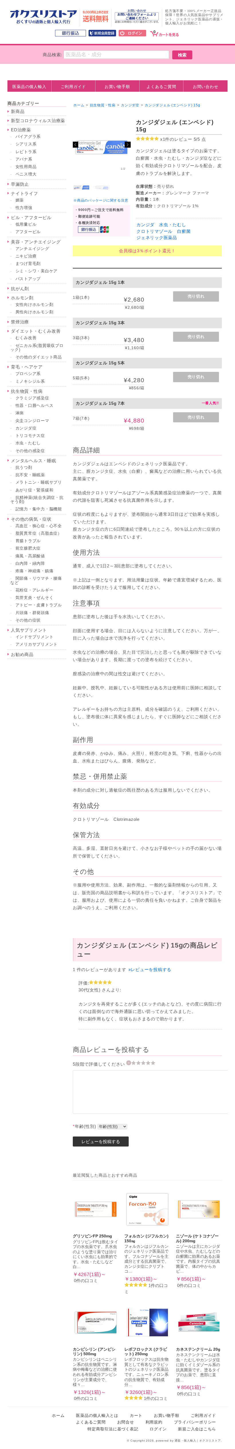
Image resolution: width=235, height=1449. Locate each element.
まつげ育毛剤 (28, 263)
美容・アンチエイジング (35, 241)
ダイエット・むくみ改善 (35, 331)
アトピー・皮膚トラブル (38, 605)
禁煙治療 (20, 321)
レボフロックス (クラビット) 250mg (145, 1351)
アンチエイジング (32, 249)
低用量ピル (26, 224)
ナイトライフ (24, 193)
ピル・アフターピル (31, 217)
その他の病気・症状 (31, 519)
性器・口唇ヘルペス (34, 405)
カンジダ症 (26, 428)
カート (136, 1415)
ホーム (78, 105)
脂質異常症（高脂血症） (38, 533)
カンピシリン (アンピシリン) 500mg (94, 1351)
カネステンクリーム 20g (198, 1349)
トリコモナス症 (30, 435)
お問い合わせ (205, 86)
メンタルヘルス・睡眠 (33, 460)
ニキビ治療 (26, 256)
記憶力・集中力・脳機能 (38, 509)
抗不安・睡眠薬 (30, 475)
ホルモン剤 (22, 297)
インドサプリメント (34, 637)
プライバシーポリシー (195, 1422)
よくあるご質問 (161, 86)
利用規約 (154, 1422)
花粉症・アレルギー (34, 590)
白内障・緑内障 (30, 563)
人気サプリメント (29, 630)
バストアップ (28, 279)
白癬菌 (184, 231)
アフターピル (28, 232)
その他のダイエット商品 (38, 357)
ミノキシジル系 (30, 381)
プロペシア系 (28, 374)
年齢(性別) (84, 1126)
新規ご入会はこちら (197, 1429)
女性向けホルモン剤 (34, 304)
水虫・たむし (172, 224)
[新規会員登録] (102, 33)
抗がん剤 (20, 288)
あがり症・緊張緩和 (34, 490)
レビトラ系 (26, 152)
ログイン (158, 1429)
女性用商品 (26, 167)
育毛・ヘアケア (26, 366)
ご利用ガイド (73, 86)
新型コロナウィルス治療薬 (38, 120)
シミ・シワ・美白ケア (36, 271)
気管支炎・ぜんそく (34, 597)
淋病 (19, 413)
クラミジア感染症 (32, 398)
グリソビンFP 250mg (92, 1236)
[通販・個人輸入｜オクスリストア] (43, 22)
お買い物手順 (117, 86)
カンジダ (145, 224)
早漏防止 (20, 184)
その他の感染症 (30, 451)
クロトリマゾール (154, 231)
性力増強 (23, 208)
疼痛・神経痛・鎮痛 (34, 571)
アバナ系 (23, 159)
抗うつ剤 (23, 467)
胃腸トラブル (28, 541)
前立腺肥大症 (28, 548)
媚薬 (19, 200)
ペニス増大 (26, 174)
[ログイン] (132, 33)
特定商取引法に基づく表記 (112, 1429)
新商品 (17, 111)
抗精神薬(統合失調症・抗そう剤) (37, 499)
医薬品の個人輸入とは (97, 1415)
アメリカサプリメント (36, 644)
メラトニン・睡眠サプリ (38, 482)
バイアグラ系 (28, 136)
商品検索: (52, 54)
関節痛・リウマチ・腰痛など (36, 580)
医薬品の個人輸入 (29, 86)
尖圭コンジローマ (32, 421)
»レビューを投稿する (150, 969)
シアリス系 (26, 144)
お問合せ (125, 1422)
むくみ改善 (26, 338)
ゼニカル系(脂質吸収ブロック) (37, 347)
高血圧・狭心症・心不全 (38, 526)
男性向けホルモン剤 (34, 312)
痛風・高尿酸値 (30, 556)
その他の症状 (28, 620)
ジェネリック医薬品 (156, 237)
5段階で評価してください (99, 1064)
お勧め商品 (22, 654)
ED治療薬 (21, 129)
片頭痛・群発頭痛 (32, 613)
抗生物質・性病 (26, 391)
